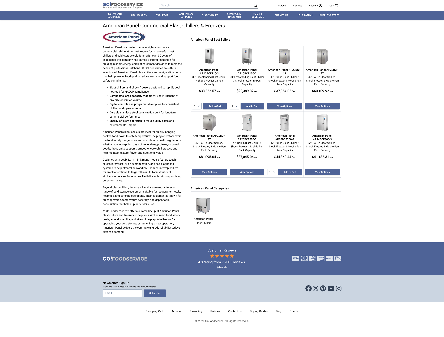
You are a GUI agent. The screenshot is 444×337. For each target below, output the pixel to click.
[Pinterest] (323, 288)
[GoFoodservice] (123, 5)
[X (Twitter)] (316, 288)
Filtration (305, 15)
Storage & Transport (234, 15)
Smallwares (138, 15)
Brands (294, 311)
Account (177, 311)
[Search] (255, 5)
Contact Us (235, 311)
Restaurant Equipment (115, 15)
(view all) (222, 267)
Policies (215, 311)
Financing (196, 311)
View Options (284, 106)
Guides (282, 5)
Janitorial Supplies (186, 15)
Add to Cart (215, 106)
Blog (278, 311)
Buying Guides (259, 311)
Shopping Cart (154, 311)
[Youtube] (331, 288)
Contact (297, 5)
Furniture (281, 15)
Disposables (210, 15)
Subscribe (154, 293)
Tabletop (162, 15)
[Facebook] (308, 288)
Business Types (329, 15)
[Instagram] (338, 288)
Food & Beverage (257, 15)
